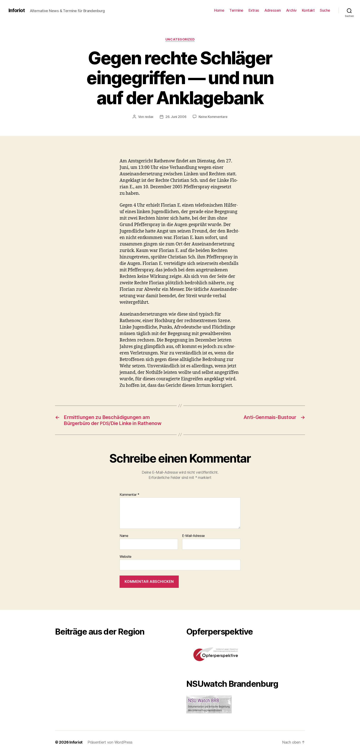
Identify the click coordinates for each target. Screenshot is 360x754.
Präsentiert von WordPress (110, 742)
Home (219, 10)
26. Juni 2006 (175, 117)
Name (124, 536)
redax (149, 117)
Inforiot (16, 10)
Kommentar (129, 495)
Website (125, 556)
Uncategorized (180, 39)
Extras (254, 10)
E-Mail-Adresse (193, 536)
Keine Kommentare (213, 117)
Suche (325, 10)
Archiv (291, 10)
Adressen (272, 10)
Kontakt (308, 10)
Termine (236, 10)
